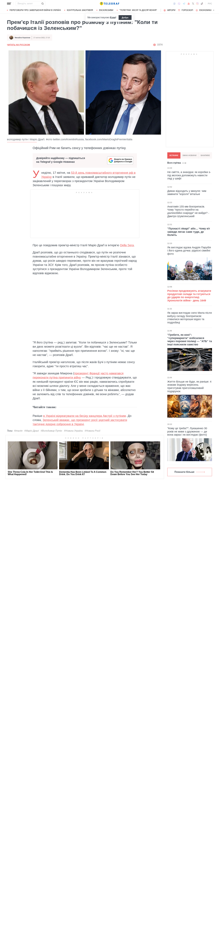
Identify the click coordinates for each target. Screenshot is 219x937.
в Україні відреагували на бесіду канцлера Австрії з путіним (84, 415)
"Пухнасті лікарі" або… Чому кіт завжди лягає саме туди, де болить (188, 231)
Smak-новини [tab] (189, 155)
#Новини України (73, 430)
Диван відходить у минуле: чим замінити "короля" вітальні (186, 192)
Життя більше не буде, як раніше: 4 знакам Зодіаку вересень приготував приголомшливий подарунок (189, 386)
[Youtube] (188, 3)
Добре (125, 17)
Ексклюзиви (106, 10)
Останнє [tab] (173, 155)
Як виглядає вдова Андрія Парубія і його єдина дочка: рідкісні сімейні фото (189, 250)
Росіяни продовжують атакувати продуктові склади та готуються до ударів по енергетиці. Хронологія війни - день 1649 (189, 295)
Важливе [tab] (205, 155)
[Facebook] (174, 3)
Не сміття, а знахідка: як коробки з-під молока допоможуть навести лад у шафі (189, 175)
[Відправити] (42, 3)
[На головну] (109, 3)
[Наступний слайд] (214, 10)
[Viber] (179, 3)
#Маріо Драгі (31, 430)
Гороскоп (187, 10)
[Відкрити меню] (9, 3)
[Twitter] (193, 3)
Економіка (205, 10)
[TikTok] (201, 3)
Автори (171, 10)
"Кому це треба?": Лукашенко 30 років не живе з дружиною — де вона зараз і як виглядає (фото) (187, 431)
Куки (112, 17)
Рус (210, 3)
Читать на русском (18, 45)
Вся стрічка (174, 163)
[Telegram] (184, 3)
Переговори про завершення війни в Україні (35, 10)
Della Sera (127, 245)
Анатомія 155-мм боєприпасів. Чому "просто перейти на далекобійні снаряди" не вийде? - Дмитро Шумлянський (188, 211)
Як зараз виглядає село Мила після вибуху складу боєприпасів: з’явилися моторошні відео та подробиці (189, 317)
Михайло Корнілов (22, 37)
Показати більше (184, 472)
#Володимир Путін (51, 430)
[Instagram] (197, 3)
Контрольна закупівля (80, 10)
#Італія (18, 430)
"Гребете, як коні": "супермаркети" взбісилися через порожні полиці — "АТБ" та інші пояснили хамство (189, 339)
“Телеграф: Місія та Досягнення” (138, 10)
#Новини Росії (92, 430)
